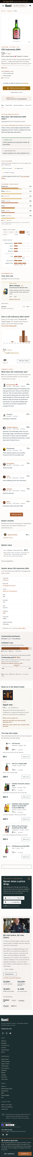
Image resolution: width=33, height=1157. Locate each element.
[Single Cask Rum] (5, 534)
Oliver (8, 501)
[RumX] (8, 6)
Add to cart (26, 756)
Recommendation (18, 105)
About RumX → (10, 974)
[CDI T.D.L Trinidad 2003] (7, 767)
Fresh (3, 206)
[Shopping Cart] (30, 5)
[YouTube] (10, 1033)
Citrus (5, 201)
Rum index (4, 1077)
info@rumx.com (6, 1028)
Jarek (8, 476)
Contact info (4, 1109)
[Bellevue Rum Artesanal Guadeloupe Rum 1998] (7, 829)
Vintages (3, 1074)
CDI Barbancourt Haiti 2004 (20, 846)
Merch (3, 1052)
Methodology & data (6, 1088)
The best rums (5, 1045)
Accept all (25, 1153)
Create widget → (22, 628)
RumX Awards (5, 1050)
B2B (2, 1093)
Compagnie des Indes (9, 585)
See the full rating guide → (9, 326)
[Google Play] (7, 1134)
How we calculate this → (7, 561)
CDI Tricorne (16, 743)
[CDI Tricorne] (7, 747)
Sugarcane (4, 186)
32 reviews (20, 790)
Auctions (3, 1047)
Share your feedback (7, 1107)
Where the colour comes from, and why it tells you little (16, 725)
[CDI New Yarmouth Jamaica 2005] (7, 787)
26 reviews (20, 770)
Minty (5, 191)
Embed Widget (5, 1095)
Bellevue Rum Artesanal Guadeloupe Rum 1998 (19, 827)
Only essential (9, 1153)
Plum (23, 258)
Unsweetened (13, 591)
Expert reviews (5, 1063)
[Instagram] (6, 1033)
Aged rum (4, 47)
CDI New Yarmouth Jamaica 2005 (21, 784)
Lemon (6, 215)
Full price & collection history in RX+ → (12, 663)
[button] (16, 29)
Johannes (9, 488)
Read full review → (8, 537)
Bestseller (4, 1043)
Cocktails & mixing (8, 172)
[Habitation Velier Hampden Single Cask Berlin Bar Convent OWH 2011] (7, 808)
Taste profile (8, 105)
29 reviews (20, 812)
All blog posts (4, 1066)
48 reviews (20, 749)
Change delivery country (16, 92)
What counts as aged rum (11, 718)
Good (9, 53)
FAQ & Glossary (5, 1061)
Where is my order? (6, 1104)
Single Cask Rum (12, 534)
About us (3, 1086)
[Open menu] (3, 5)
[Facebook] (2, 1033)
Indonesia (6, 580)
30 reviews (20, 852)
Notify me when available (18, 88)
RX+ (2, 1097)
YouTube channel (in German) (12, 978)
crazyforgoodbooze (12, 427)
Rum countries (5, 1068)
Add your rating (23, 360)
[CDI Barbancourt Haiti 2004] (7, 849)
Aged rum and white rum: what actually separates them (14, 721)
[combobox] (20, 6)
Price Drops (4, 1079)
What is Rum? (5, 1059)
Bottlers (3, 1072)
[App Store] (3, 1134)
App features (4, 1091)
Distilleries (4, 1070)
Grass (5, 210)
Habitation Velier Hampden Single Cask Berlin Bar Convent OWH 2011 (20, 805)
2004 (4, 613)
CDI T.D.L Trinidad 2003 (19, 763)
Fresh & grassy (7, 168)
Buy (3, 105)
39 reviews (20, 832)
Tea (5, 196)
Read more (4, 67)
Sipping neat (18, 168)
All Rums (3, 1041)
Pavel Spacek (10, 463)
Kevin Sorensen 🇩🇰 (12, 384)
